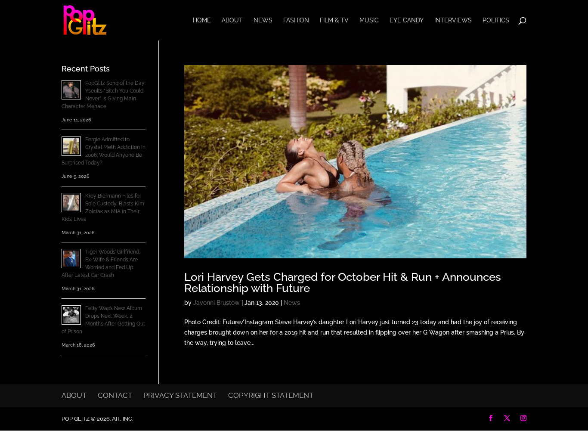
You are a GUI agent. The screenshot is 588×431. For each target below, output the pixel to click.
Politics (496, 20)
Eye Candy (407, 20)
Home (202, 20)
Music (369, 20)
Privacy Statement (180, 395)
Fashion (296, 20)
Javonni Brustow (216, 302)
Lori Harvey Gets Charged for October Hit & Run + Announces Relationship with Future (342, 282)
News (263, 20)
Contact (115, 395)
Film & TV (334, 20)
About (232, 20)
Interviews (453, 20)
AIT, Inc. (122, 418)
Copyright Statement (270, 395)
